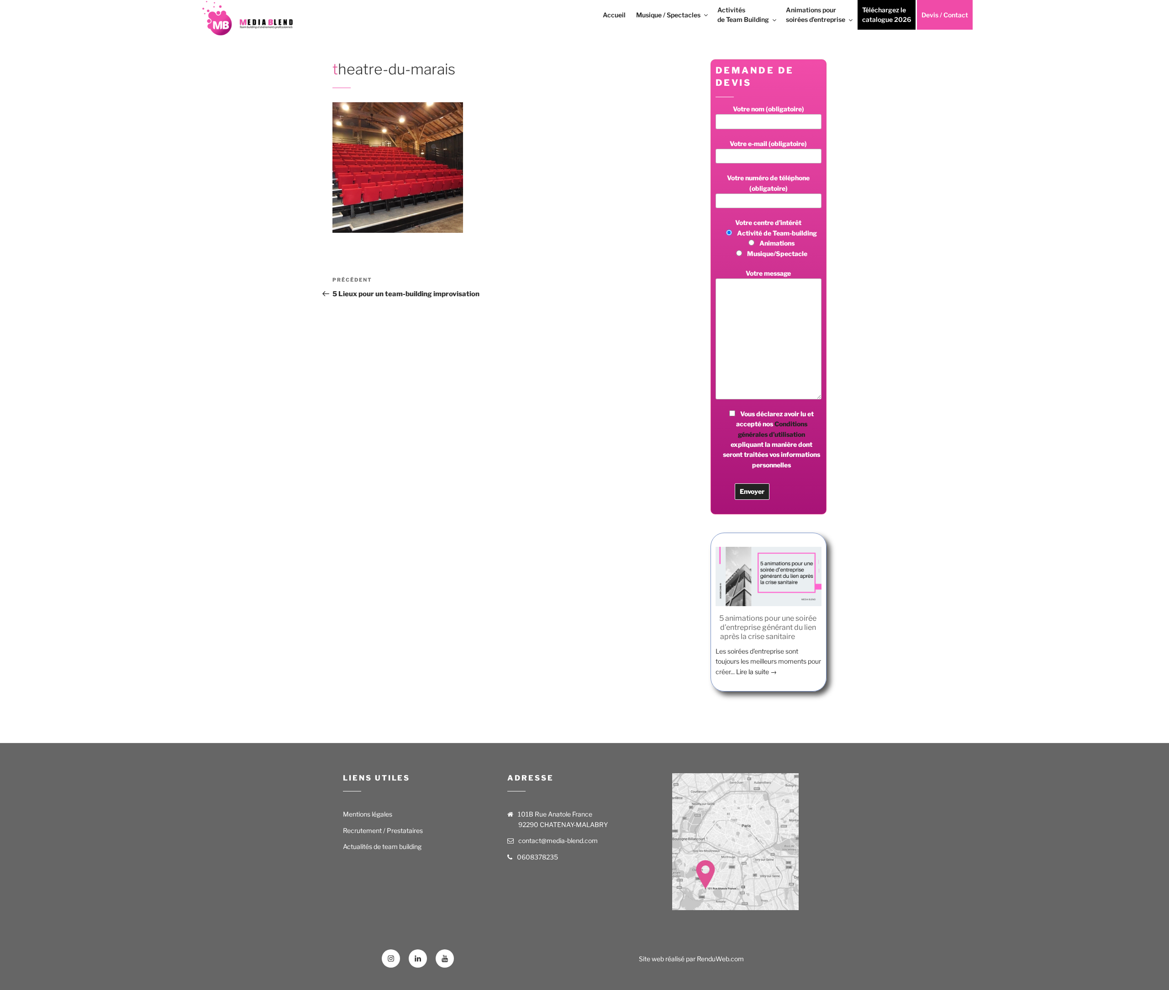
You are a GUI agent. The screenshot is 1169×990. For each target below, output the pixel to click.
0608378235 (537, 857)
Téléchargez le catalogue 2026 (886, 14)
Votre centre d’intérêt (776, 238)
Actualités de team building (382, 846)
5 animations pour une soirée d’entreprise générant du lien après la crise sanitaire (767, 627)
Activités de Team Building (743, 14)
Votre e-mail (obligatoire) (768, 143)
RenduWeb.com (720, 959)
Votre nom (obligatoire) (768, 109)
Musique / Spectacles (668, 15)
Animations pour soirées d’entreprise (815, 14)
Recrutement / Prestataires (383, 830)
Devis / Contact (945, 15)
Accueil (614, 15)
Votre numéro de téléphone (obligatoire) (768, 183)
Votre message (768, 273)
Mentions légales (367, 814)
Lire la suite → (756, 672)
